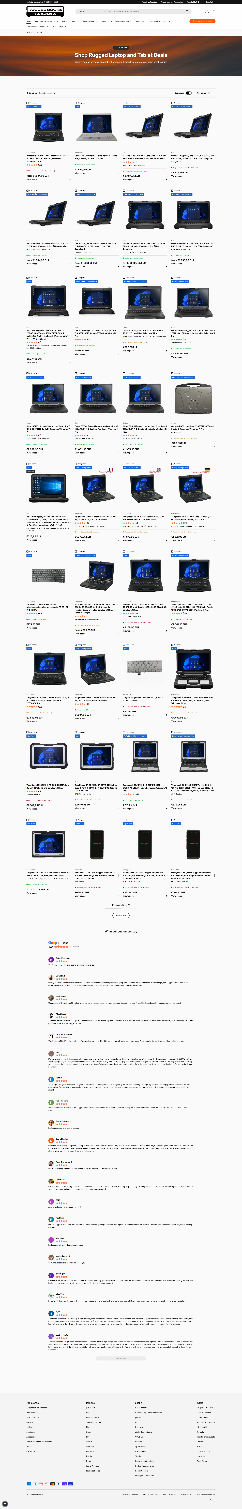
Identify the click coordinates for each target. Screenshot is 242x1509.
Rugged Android (122, 21)
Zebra (88, 1461)
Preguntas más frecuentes (172, 2)
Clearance (30, 1451)
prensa (138, 1417)
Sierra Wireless (92, 1466)
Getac (73, 21)
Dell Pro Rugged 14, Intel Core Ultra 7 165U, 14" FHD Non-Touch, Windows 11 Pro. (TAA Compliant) (144, 246)
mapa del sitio (210, 1500)
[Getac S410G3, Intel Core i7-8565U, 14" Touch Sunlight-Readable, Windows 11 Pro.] (193, 398)
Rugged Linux (106, 21)
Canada (138, 1442)
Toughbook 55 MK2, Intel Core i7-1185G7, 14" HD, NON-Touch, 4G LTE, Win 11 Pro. (95, 518)
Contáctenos (202, 1417)
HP (87, 1437)
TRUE (54, 26)
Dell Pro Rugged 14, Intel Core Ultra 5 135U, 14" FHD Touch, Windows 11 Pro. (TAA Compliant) (192, 157)
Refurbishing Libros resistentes (148, 1412)
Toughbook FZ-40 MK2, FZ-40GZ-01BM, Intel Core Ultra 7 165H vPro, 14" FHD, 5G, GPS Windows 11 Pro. (192, 700)
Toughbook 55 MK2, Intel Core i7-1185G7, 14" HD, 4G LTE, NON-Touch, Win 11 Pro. (95, 699)
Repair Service (141, 1471)
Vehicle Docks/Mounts (35, 26)
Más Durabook (88, 21)
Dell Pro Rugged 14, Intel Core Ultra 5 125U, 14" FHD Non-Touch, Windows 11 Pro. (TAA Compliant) (96, 246)
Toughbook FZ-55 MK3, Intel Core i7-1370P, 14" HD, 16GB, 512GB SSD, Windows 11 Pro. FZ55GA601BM (48, 700)
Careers (200, 1442)
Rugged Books (37, 1495)
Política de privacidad (130, 1495)
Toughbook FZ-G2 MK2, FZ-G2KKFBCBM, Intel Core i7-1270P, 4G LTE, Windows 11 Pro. (47, 786)
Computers (139, 21)
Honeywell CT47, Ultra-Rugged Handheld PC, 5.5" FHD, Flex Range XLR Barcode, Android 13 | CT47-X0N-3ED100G (97, 875)
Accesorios (31, 1437)
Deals (28, 21)
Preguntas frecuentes (206, 1408)
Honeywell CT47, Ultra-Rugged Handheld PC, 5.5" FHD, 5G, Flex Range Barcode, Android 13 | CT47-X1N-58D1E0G (145, 875)
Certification (140, 1451)
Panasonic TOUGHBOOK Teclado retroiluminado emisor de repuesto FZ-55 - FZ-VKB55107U (47, 607)
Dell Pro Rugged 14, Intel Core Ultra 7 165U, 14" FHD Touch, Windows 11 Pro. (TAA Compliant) (192, 244)
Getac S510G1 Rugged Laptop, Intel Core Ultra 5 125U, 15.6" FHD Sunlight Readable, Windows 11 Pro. (48, 429)
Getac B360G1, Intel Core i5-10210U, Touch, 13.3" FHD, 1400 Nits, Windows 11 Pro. (143, 332)
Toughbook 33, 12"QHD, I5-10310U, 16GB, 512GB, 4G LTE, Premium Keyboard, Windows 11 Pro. (145, 788)
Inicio (28, 32)
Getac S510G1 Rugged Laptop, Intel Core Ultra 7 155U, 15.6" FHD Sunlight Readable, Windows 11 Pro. (193, 333)
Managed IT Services (144, 1475)
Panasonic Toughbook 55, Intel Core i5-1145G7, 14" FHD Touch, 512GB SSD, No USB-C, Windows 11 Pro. (47, 159)
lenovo (89, 1442)
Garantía (200, 1432)
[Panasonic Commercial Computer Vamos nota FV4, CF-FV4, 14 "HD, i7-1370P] (97, 127)
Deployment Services (144, 1461)
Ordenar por (32, 93)
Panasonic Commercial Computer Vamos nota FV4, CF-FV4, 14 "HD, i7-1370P (96, 157)
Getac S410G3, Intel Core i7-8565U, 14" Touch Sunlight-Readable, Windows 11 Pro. (192, 427)
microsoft (90, 1446)
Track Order (202, 1461)
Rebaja (29, 1446)
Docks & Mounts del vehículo (39, 1442)
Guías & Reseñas (204, 1412)
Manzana (90, 1451)
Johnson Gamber (93, 1422)
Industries (201, 1456)
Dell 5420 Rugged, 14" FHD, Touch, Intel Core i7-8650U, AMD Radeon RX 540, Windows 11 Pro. (95, 333)
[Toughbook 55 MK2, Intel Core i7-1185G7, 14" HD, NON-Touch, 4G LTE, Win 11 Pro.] (97, 488)
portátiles (30, 1422)
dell (63, 21)
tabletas (29, 1427)
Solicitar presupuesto (206, 1437)
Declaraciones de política (206, 1495)
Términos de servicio (169, 1495)
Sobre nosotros (142, 1408)
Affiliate (200, 1446)
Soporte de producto (206, 1422)
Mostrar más (121, 915)
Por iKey (89, 1456)
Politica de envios (187, 1495)
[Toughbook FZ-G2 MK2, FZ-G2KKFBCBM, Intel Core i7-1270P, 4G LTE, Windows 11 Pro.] (48, 756)
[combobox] (133, 11)
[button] (5, 1504)
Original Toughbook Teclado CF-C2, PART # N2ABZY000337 (143, 699)
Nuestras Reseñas (149, 2)
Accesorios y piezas (159, 21)
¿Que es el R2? (203, 1427)
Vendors (138, 1456)
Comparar (179, 93)
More (61, 26)
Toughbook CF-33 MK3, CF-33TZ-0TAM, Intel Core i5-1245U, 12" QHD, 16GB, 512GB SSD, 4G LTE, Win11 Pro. (96, 788)
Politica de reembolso (150, 1495)
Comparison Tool (204, 1451)
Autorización (37, 32)
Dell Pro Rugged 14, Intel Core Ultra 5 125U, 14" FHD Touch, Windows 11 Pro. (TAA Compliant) (47, 244)
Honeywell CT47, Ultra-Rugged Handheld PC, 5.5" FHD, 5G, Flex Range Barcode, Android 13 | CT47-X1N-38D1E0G (193, 875)
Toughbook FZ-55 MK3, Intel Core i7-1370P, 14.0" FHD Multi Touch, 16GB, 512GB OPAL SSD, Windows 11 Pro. (145, 607)
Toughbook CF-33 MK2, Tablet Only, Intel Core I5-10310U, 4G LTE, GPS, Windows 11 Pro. (48, 874)
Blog (137, 1422)
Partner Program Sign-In (145, 1466)
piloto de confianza (143, 1432)
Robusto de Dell (33, 1412)
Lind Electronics (93, 1471)
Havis (88, 1427)
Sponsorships (141, 1446)
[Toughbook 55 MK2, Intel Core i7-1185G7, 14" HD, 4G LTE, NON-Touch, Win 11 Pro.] (97, 669)
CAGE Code (140, 1437)
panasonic (90, 1408)
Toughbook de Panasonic (44, 21)
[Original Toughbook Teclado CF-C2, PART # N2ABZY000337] (145, 669)
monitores (30, 1432)
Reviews (139, 1427)
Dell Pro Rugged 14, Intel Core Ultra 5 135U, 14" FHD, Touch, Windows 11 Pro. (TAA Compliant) (144, 157)
